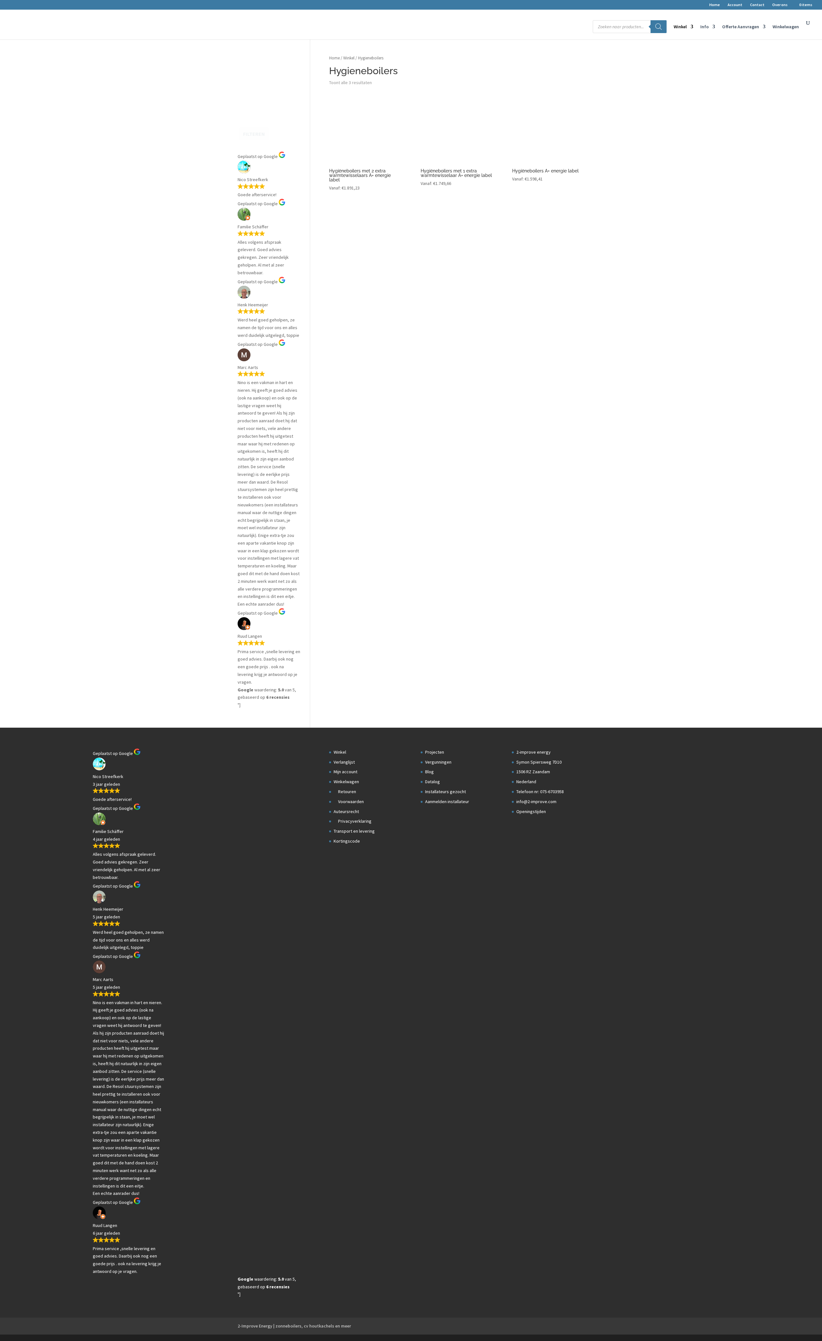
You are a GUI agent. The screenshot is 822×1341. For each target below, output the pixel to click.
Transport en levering (354, 831)
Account (735, 5)
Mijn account (345, 772)
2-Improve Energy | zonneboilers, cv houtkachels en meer (294, 1326)
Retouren (346, 791)
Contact (757, 5)
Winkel (680, 27)
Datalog (432, 781)
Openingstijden (531, 811)
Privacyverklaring (354, 821)
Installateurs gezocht (445, 791)
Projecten (434, 752)
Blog (429, 772)
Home (714, 5)
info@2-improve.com (536, 801)
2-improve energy (533, 752)
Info (704, 27)
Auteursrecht (346, 811)
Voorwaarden (350, 801)
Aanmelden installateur (447, 801)
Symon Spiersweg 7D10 (539, 762)
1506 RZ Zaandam (533, 772)
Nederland (526, 781)
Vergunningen (438, 762)
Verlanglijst (344, 762)
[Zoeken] (659, 26)
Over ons (780, 5)
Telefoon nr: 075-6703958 (540, 791)
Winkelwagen (786, 27)
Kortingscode (347, 841)
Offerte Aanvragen (740, 27)
